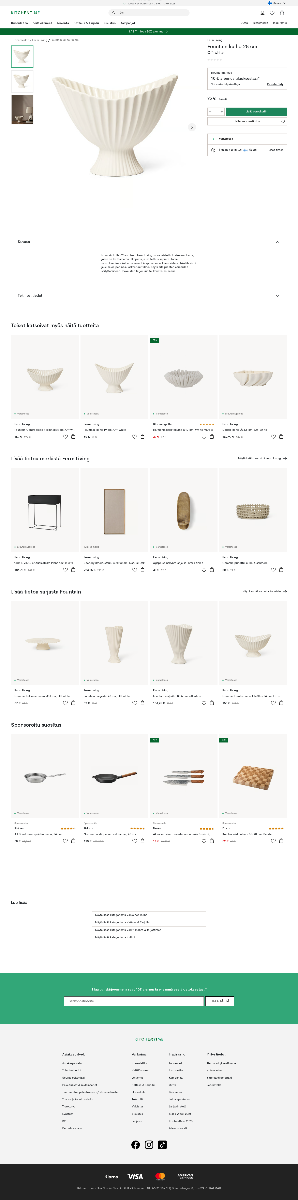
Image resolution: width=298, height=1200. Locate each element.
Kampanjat (127, 23)
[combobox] (277, 3)
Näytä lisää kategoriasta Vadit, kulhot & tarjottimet (128, 930)
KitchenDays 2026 (181, 1121)
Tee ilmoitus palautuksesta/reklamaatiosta (90, 1092)
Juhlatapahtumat (180, 1099)
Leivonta (63, 23)
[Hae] (113, 12)
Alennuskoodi (178, 1128)
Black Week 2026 (180, 1114)
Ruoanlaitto (19, 23)
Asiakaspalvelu (72, 1063)
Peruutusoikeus (72, 1128)
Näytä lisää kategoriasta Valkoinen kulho (121, 915)
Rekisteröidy (275, 84)
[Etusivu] (25, 12)
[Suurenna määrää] (222, 112)
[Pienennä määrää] (210, 112)
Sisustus (110, 23)
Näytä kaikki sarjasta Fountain (261, 591)
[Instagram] (149, 1144)
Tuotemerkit (260, 23)
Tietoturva (68, 1106)
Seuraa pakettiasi (73, 1077)
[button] (214, 60)
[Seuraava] (192, 127)
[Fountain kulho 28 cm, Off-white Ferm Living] (119, 126)
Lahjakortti (138, 1121)
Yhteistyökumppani (219, 1077)
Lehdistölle (214, 1084)
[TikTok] (162, 1144)
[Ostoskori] (282, 13)
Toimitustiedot (71, 1070)
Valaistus (138, 1106)
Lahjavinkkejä (177, 1106)
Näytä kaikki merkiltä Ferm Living (259, 458)
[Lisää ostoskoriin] (73, 436)
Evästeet (67, 1114)
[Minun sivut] (262, 13)
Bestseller (175, 1092)
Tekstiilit (137, 1099)
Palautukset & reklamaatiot (79, 1084)
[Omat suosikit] (272, 13)
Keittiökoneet (42, 23)
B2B (65, 1121)
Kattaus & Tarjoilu (86, 23)
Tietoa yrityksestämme (221, 1063)
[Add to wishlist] (65, 436)
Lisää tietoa (276, 150)
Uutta (244, 23)
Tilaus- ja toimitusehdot (77, 1099)
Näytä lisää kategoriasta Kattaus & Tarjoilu (122, 922)
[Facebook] (135, 1144)
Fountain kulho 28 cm (65, 40)
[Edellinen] (47, 127)
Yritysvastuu (215, 1070)
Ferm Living (39, 40)
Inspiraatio (280, 23)
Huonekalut (139, 1092)
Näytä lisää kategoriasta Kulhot (115, 937)
